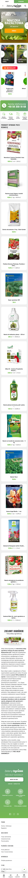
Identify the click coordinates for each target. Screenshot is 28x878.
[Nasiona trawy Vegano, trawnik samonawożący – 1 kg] (14, 178)
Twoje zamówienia (6, 836)
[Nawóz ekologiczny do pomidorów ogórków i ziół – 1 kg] (14, 565)
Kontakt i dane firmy (6, 869)
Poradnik (21, 1)
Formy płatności (5, 849)
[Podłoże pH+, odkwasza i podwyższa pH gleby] (10, 78)
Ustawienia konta (5, 839)
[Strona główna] (14, 5)
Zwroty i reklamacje (6, 826)
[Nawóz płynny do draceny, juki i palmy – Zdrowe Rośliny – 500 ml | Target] (14, 390)
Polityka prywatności (6, 860)
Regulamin (4, 828)
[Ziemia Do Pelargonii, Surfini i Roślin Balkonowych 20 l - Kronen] (14, 531)
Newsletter (17, 784)
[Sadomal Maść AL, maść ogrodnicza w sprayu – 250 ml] (14, 601)
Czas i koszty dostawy (7, 852)
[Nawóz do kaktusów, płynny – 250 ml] (14, 319)
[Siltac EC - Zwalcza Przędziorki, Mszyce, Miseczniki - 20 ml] (14, 354)
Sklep (7, 1)
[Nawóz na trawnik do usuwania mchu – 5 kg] (14, 426)
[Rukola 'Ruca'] (14, 462)
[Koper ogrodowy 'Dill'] (14, 285)
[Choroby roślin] (7, 54)
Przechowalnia (5, 841)
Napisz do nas (14, 779)
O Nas (2, 871)
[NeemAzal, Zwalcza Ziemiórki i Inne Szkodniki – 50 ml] (14, 142)
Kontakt (10, 784)
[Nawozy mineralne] (14, 25)
